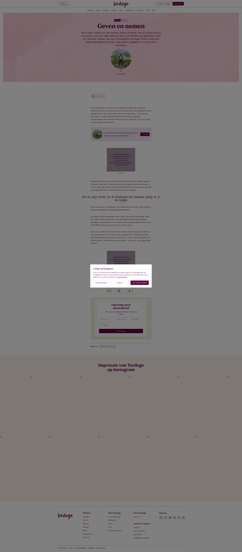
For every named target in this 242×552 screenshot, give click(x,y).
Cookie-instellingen (101, 283)
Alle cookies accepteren (140, 283)
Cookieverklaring (121, 277)
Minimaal (120, 283)
